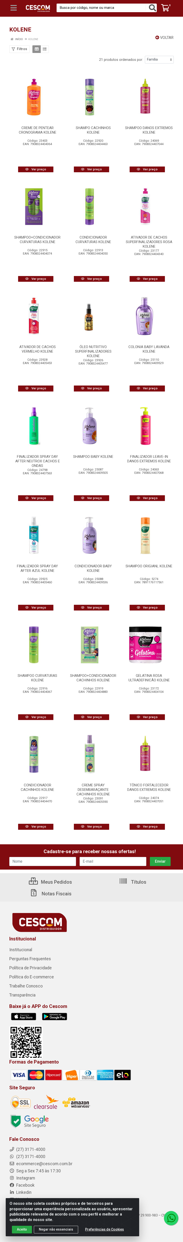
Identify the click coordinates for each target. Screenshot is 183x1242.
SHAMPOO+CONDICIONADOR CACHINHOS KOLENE (93, 677)
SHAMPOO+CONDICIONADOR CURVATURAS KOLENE (37, 239)
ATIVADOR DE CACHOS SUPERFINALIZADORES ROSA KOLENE (149, 242)
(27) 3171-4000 (30, 1156)
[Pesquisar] (152, 7)
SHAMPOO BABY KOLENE (93, 456)
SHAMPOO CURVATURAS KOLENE (37, 677)
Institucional (20, 949)
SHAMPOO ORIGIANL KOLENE (149, 566)
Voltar (166, 37)
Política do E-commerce (31, 977)
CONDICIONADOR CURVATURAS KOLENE (93, 239)
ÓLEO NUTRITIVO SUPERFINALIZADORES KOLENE (93, 351)
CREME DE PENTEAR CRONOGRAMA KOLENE (37, 130)
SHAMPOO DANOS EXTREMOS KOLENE (149, 130)
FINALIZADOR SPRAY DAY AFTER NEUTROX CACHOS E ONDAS (37, 461)
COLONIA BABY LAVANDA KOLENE (148, 349)
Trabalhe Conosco (26, 986)
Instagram (25, 1178)
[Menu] (13, 8)
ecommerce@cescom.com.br (43, 1163)
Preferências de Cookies (104, 1229)
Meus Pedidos (56, 882)
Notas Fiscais (56, 894)
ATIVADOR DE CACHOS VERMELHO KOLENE (37, 349)
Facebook (25, 1185)
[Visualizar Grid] (36, 49)
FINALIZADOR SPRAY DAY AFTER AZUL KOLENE (37, 568)
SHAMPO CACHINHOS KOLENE (93, 130)
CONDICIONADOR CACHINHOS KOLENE (37, 787)
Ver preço (38, 169)
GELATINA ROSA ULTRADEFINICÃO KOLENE (149, 677)
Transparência (22, 995)
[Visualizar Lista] (45, 49)
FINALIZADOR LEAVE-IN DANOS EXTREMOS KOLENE (149, 458)
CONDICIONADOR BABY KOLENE (93, 568)
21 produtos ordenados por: (121, 59)
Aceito (22, 1229)
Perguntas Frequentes (30, 958)
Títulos (138, 882)
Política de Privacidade (30, 967)
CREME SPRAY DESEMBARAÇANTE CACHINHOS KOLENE (93, 789)
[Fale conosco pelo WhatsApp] (171, 1218)
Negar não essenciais (56, 1229)
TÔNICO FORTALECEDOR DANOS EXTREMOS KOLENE (149, 787)
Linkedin (23, 1192)
